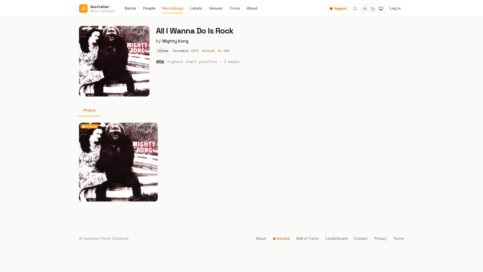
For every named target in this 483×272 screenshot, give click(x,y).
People (149, 8)
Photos (89, 110)
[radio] (365, 8)
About (252, 8)
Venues (215, 8)
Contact (361, 238)
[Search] (355, 8)
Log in (395, 8)
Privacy (380, 238)
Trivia (234, 8)
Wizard (208, 51)
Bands (130, 8)
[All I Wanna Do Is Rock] (118, 162)
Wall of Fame (307, 238)
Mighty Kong (175, 41)
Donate (283, 238)
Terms (398, 238)
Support (340, 8)
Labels (196, 8)
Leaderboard (336, 238)
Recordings (172, 8)
